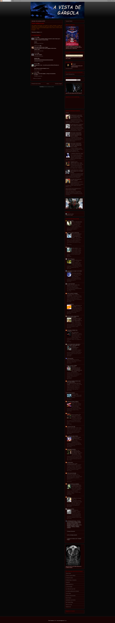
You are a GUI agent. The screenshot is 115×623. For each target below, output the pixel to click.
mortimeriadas (70, 462)
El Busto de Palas (70, 509)
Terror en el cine (69, 604)
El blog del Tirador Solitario (72, 401)
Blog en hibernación (71, 359)
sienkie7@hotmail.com (70, 74)
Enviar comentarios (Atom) (49, 86)
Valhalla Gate (68, 606)
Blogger (65, 620)
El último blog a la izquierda (71, 580)
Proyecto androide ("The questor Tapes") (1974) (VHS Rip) (76, 415)
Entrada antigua (58, 83)
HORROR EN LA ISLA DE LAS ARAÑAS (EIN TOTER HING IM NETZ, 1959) (76, 116)
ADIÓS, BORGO (75, 248)
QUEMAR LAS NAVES (70, 600)
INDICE (67, 112)
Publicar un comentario (37, 78)
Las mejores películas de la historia (72, 591)
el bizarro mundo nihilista (70, 575)
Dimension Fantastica (71, 449)
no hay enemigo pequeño (72, 534)
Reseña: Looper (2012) (71, 427)
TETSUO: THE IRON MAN (77, 221)
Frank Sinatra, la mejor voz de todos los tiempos (74, 271)
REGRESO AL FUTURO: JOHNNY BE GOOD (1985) (76, 438)
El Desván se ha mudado (71, 474)
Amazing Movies (70, 304)
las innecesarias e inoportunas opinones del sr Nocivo (73, 317)
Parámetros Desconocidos (70, 595)
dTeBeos (68, 497)
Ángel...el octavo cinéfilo (72, 365)
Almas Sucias (68, 573)
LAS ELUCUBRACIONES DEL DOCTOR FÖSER (74, 382)
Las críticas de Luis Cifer (70, 588)
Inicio (48, 83)
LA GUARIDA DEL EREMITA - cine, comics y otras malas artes (74, 345)
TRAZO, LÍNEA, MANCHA (73, 232)
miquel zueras (37, 45)
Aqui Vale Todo (70, 220)
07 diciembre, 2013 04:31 (38, 56)
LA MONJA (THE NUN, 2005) (77, 153)
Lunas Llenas (68, 593)
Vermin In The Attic (71, 426)
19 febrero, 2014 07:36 (38, 76)
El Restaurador (70, 358)
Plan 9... (68, 413)
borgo (68, 247)
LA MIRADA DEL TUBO (72, 436)
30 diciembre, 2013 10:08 (38, 61)
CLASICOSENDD (71, 283)
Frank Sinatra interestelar (76, 273)
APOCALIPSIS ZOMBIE (72, 293)
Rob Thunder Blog (69, 602)
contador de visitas (69, 215)
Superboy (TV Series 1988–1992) (73, 284)
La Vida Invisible (69, 586)
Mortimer (36, 63)
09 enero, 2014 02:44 (38, 69)
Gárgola (35, 72)
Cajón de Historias (71, 259)
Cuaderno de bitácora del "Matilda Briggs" (74, 539)
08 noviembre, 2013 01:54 (38, 43)
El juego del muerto (71, 531)
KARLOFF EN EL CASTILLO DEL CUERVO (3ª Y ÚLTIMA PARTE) (77, 171)
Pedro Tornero (68, 597)
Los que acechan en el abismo (73, 483)
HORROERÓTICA (69, 584)
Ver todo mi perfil (69, 68)
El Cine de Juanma (71, 392)
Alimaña (35, 37)
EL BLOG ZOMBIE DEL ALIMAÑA (72, 331)
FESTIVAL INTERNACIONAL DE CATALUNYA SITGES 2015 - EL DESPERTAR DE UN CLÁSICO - (77, 369)
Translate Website (69, 21)
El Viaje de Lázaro (69, 577)
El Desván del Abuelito (71, 473)
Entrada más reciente (36, 83)
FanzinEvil (68, 582)
